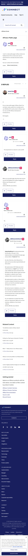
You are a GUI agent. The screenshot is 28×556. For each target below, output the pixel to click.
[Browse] (3, 19)
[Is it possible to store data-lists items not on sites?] (25, 83)
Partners (3, 494)
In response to (18, 141)
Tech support (4, 516)
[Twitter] (7, 427)
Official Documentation (9, 393)
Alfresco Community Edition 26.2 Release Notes (13, 356)
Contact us (14, 418)
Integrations (4, 444)
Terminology (4, 454)
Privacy (7, 532)
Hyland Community (6, 15)
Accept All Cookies (14, 553)
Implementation (5, 470)
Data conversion (5, 479)
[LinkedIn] (15, 427)
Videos (3, 460)
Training (3, 510)
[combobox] (14, 25)
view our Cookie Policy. (18, 546)
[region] (14, 545)
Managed (3, 473)
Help (15, 15)
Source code (6, 395)
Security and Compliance (10, 535)
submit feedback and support (15, 4)
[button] (4, 72)
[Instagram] (11, 427)
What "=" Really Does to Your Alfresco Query (12, 348)
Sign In (21, 15)
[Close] (26, 537)
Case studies (4, 435)
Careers (3, 489)
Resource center (5, 451)
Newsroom (3, 500)
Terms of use (19, 532)
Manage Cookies (14, 549)
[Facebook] (3, 427)
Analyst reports (4, 438)
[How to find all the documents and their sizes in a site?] (23, 83)
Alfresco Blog (6, 332)
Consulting (3, 476)
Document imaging (5, 481)
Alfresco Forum (5, 31)
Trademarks (20, 535)
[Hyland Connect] (11, 10)
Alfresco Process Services (10, 390)
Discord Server (7, 397)
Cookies (12, 532)
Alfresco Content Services (12, 65)
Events (3, 507)
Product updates (5, 463)
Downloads (4, 457)
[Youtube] (19, 427)
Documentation (5, 513)
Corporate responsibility (7, 497)
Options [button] (26, 31)
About (2, 492)
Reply (14, 76)
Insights (3, 441)
